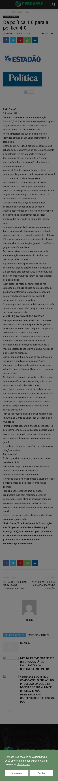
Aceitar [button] (41, 773)
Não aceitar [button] (17, 773)
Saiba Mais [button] (23, 764)
